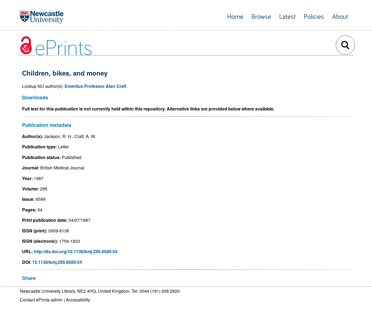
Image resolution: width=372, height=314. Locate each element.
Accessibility (78, 300)
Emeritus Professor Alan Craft (95, 86)
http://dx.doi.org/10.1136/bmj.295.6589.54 (75, 251)
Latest (287, 16)
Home (235, 16)
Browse (261, 16)
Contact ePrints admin (41, 300)
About (340, 16)
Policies (314, 16)
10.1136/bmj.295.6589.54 (57, 262)
